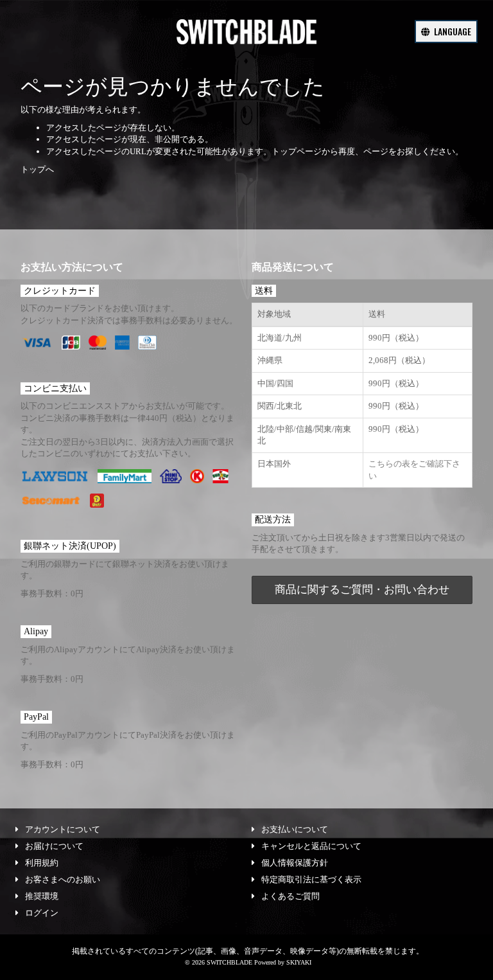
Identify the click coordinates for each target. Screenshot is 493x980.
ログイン (41, 913)
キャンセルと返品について (311, 846)
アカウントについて (62, 829)
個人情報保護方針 (294, 863)
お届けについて (54, 846)
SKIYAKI (298, 962)
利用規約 (41, 863)
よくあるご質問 (290, 896)
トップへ (37, 169)
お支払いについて (294, 829)
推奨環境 (41, 896)
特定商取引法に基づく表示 (311, 879)
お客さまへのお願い (62, 879)
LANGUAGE (451, 31)
